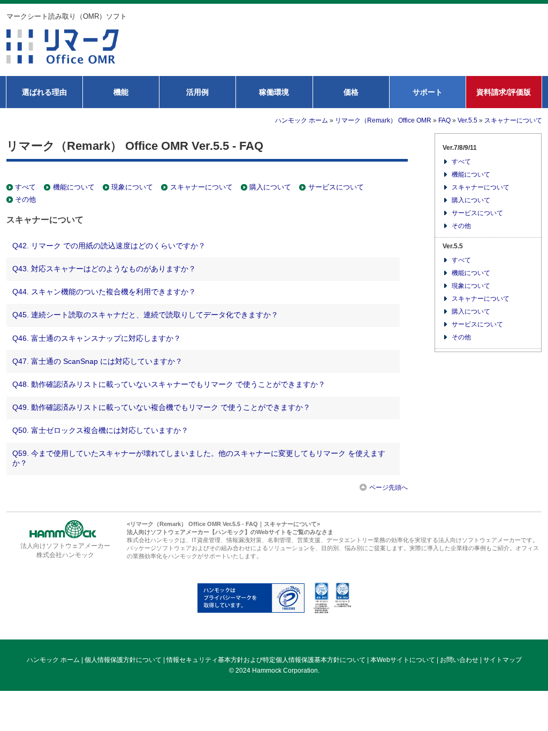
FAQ (444, 120)
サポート (428, 92)
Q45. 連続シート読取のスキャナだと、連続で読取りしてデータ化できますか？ (145, 314)
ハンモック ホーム (301, 120)
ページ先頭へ (388, 487)
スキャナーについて (513, 120)
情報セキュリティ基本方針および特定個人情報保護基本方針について (266, 660)
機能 (120, 92)
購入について (270, 187)
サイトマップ (502, 660)
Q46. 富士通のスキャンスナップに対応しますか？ (96, 338)
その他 (25, 199)
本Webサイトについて (402, 660)
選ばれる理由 (44, 92)
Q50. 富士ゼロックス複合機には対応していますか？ (100, 430)
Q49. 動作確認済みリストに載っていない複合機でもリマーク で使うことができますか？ (161, 407)
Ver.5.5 (467, 120)
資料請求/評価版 (503, 92)
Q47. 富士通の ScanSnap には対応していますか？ (97, 361)
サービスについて (335, 187)
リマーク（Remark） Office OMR (383, 120)
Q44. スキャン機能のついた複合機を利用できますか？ (104, 291)
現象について (132, 187)
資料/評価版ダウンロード (357, 56)
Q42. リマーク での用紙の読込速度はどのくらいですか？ (109, 245)
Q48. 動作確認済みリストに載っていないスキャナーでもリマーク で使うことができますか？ (168, 384)
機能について (73, 187)
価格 (351, 92)
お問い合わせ (483, 56)
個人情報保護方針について (123, 660)
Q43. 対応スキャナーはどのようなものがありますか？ (104, 268)
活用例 (197, 92)
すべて (25, 187)
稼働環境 (274, 92)
